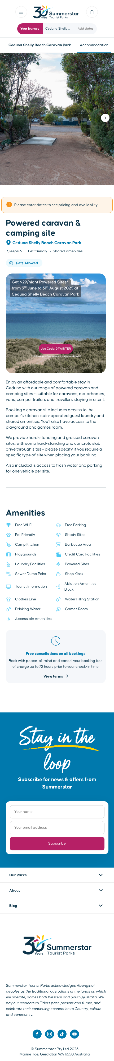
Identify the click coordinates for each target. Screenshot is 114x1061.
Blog (13, 906)
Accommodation (94, 45)
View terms (53, 676)
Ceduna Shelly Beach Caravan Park (46, 243)
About (14, 890)
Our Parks (18, 875)
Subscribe (57, 843)
